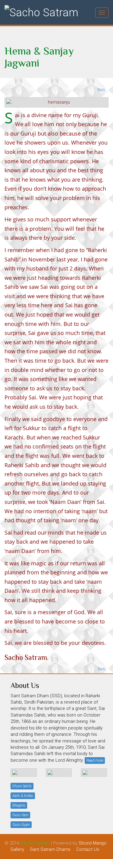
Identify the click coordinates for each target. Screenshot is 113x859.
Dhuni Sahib (22, 786)
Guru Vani (20, 815)
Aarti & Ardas (22, 796)
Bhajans (18, 805)
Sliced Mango (92, 843)
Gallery (17, 849)
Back (101, 90)
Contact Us (87, 849)
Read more (94, 760)
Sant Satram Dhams (50, 849)
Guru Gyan (21, 825)
